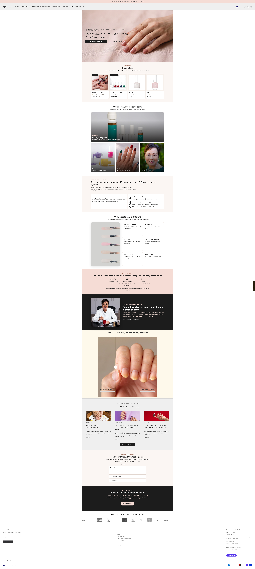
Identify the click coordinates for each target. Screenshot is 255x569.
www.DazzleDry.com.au (234, 549)
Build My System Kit (96, 41)
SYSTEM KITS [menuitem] (35, 7)
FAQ (118, 532)
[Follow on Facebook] (4, 560)
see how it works (147, 393)
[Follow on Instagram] (7, 560)
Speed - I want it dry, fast (116, 468)
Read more (88, 437)
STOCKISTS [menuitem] (82, 7)
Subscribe (8, 541)
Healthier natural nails (115, 476)
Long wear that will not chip (117, 472)
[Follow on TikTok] (10, 560)
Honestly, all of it (114, 480)
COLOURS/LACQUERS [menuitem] (45, 7)
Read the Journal (127, 444)
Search (118, 529)
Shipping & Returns (121, 540)
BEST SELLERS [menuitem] (56, 7)
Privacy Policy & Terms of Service (124, 538)
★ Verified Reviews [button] (253, 286)
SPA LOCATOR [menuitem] (74, 7)
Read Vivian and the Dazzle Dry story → (131, 319)
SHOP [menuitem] (27, 7)
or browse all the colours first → (127, 507)
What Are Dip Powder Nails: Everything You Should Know (127, 427)
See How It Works (119, 41)
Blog (118, 543)
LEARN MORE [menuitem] (64, 7)
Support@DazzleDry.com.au (235, 547)
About (118, 534)
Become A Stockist (121, 536)
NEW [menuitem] (23, 7)
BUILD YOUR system (107, 393)
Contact (119, 545)
